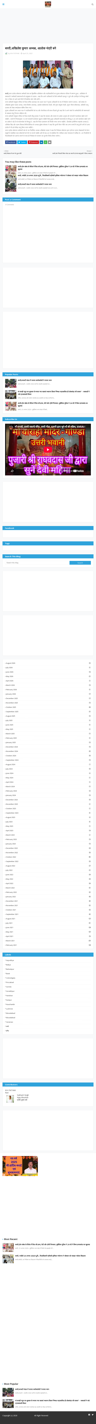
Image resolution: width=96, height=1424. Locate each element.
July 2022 (48, 870)
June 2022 (48, 874)
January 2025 (48, 742)
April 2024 (48, 782)
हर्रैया (7, 1031)
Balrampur (10, 969)
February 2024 (48, 791)
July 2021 (48, 923)
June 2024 (48, 773)
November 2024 (48, 751)
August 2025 (48, 716)
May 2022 (48, 879)
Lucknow (9, 1009)
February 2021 (48, 945)
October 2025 (48, 707)
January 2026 (48, 694)
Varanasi (9, 1022)
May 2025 (48, 729)
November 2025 (48, 703)
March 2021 (48, 941)
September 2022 (48, 861)
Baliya (8, 965)
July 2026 (48, 667)
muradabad (10, 1013)
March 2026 (48, 685)
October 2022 (48, 857)
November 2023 (48, 804)
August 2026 (48, 663)
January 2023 (48, 844)
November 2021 (48, 905)
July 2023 (48, 822)
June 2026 (48, 672)
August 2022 (48, 866)
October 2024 (48, 755)
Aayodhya (10, 960)
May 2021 (48, 932)
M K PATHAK (15, 53)
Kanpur (9, 1000)
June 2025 (48, 725)
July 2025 (48, 720)
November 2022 (48, 852)
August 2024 (48, 764)
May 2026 (48, 676)
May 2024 (48, 778)
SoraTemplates (17, 1420)
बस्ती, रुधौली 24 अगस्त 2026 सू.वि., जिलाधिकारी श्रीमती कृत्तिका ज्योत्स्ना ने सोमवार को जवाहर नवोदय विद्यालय (53, 175)
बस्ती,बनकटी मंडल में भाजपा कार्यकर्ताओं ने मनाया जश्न (35, 184)
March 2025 (48, 733)
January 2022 (48, 896)
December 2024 (48, 747)
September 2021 (48, 914)
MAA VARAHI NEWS (26, 1415)
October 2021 (48, 910)
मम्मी (7, 1026)
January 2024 (48, 795)
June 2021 (48, 927)
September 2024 (48, 760)
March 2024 (48, 786)
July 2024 (48, 769)
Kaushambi (10, 1004)
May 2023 (48, 826)
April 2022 (48, 883)
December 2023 (48, 800)
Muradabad (10, 1017)
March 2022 (48, 888)
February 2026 (48, 689)
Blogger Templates (43, 1420)
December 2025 (48, 698)
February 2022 (48, 892)
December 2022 (48, 848)
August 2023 (48, 817)
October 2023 (48, 808)
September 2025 (48, 711)
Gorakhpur (10, 991)
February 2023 (48, 839)
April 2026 (48, 681)
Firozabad (10, 982)
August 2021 (48, 918)
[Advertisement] (48, 287)
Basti (8, 973)
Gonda (8, 987)
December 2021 (48, 901)
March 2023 (48, 835)
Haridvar (9, 995)
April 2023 (48, 830)
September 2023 (48, 813)
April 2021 (48, 936)
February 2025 (48, 738)
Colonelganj (10, 978)
